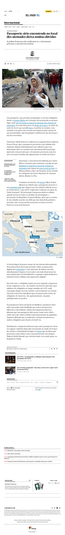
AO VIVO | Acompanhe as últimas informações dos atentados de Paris (36, 357)
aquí (39, 389)
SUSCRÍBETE (48, 11)
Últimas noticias (9, 447)
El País (18, 360)
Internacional (12, 23)
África (13, 26)
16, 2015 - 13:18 (34, 59)
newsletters (8, 480)
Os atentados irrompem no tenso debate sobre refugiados (10, 172)
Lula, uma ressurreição (14, 453)
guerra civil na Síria (47, 168)
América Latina (7, 26)
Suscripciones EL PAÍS (21, 521)
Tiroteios (36, 382)
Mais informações (11, 389)
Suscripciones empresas (31, 521)
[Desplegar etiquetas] (57, 382)
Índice (40, 521)
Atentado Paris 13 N (25, 382)
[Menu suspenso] (5, 15)
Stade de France (41, 125)
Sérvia (8, 382)
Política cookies (35, 520)
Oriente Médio (24, 26)
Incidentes (42, 382)
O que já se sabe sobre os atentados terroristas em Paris (10, 180)
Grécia (42, 182)
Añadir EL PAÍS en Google (54, 63)
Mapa (49, 520)
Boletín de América (10, 484)
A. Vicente (19, 371)
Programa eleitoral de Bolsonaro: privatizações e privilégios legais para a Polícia (30, 461)
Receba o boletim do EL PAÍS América (18, 348)
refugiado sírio (15, 187)
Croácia (13, 382)
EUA (33, 26)
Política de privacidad (43, 520)
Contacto (16, 520)
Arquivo (36, 480)
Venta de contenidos (22, 520)
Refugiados (48, 382)
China (30, 26)
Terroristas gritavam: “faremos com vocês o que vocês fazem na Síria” (37, 368)
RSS (37, 521)
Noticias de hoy (45, 521)
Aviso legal (29, 520)
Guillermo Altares (32, 58)
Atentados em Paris (12, 31)
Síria (32, 382)
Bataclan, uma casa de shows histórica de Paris (9, 165)
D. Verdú (24, 371)
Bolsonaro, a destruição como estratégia (19, 450)
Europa (18, 26)
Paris (31, 128)
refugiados (20, 269)
